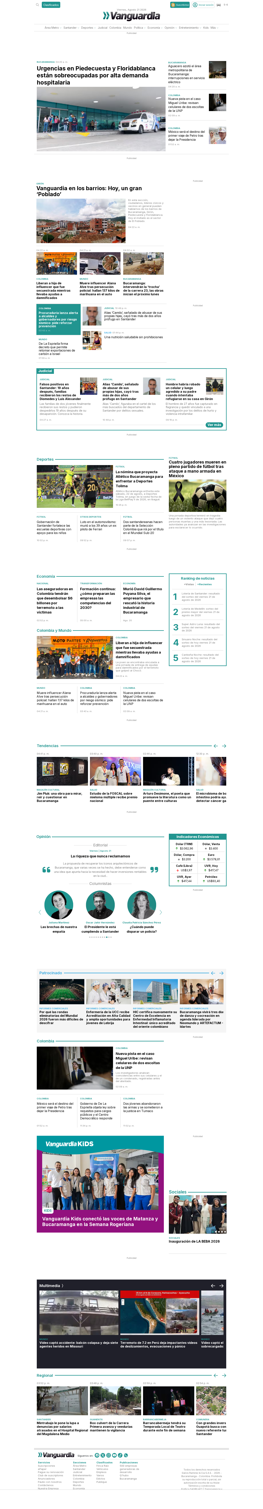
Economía (154, 27)
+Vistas (189, 584)
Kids (206, 27)
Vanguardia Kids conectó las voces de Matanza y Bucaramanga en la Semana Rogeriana (100, 1221)
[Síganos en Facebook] (97, 1455)
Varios (100, 1475)
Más (213, 27)
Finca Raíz (102, 1465)
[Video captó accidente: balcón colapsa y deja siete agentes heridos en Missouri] (78, 1313)
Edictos (100, 1478)
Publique (101, 1481)
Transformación (91, 583)
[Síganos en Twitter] (103, 1455)
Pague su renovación (51, 1472)
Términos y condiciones (201, 1486)
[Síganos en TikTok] (120, 1455)
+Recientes (204, 584)
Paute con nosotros (50, 1481)
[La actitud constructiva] (141, 905)
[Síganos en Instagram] (108, 1455)
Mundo (127, 27)
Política (138, 27)
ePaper (42, 1469)
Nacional (43, 583)
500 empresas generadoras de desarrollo (129, 1469)
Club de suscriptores (50, 1475)
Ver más (214, 425)
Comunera (202, 1419)
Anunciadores (46, 1478)
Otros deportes (90, 517)
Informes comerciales (53, 1008)
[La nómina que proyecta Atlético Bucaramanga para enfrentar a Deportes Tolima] (75, 487)
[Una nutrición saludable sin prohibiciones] (92, 340)
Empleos (101, 1472)
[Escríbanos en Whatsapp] (126, 1455)
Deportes (87, 27)
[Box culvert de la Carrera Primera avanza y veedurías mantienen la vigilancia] (115, 1400)
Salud (107, 332)
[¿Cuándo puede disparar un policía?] (100, 905)
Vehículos (102, 1469)
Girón (40, 183)
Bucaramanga (46, 62)
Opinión (169, 27)
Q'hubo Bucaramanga (128, 1477)
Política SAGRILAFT (192, 1489)
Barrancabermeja (154, 1419)
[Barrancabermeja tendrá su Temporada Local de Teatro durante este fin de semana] (168, 1400)
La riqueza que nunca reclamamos (100, 856)
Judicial (102, 27)
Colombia (115, 27)
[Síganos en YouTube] (114, 1455)
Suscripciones (46, 1465)
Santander (70, 27)
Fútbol (120, 466)
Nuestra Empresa (48, 1488)
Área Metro (52, 27)
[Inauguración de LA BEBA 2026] (198, 1214)
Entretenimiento (189, 27)
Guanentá (96, 1419)
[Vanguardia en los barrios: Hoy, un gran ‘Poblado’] (81, 221)
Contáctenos (46, 1485)
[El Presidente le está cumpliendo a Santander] (58, 905)
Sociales (174, 1238)
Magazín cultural (48, 789)
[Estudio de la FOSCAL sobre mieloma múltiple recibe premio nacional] (115, 771)
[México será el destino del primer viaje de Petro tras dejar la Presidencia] (217, 135)
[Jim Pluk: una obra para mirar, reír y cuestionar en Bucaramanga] (62, 771)
